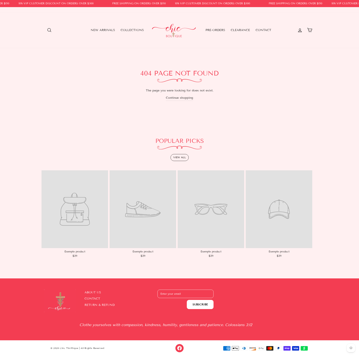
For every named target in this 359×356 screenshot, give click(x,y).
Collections (132, 30)
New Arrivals (103, 30)
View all (179, 157)
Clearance (240, 30)
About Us (93, 292)
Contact (263, 30)
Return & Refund (100, 305)
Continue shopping (179, 97)
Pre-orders (215, 30)
